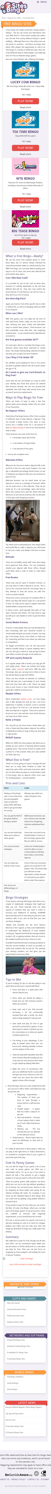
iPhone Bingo (12, 1389)
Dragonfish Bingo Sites (16, 1340)
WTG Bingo (25, 178)
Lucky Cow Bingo (25, 82)
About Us (4, 1479)
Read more (25, 107)
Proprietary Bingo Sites (16, 1359)
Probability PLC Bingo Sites (17, 1352)
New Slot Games (13, 1303)
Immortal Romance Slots (16, 1309)
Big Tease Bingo (25, 231)
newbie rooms (26, 699)
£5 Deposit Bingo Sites (14, 1432)
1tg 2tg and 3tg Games (15, 1414)
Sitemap (45, 1479)
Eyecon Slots (10, 1420)
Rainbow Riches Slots (15, 1322)
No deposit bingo (17, 428)
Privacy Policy (18, 1479)
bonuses (20, 669)
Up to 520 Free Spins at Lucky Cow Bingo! (25, 1264)
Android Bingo (12, 1383)
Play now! (25, 101)
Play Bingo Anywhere (15, 1377)
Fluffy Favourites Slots (15, 1316)
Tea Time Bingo (25, 132)
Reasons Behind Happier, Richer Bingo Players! (24, 1407)
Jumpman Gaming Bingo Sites (18, 1346)
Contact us (33, 1479)
